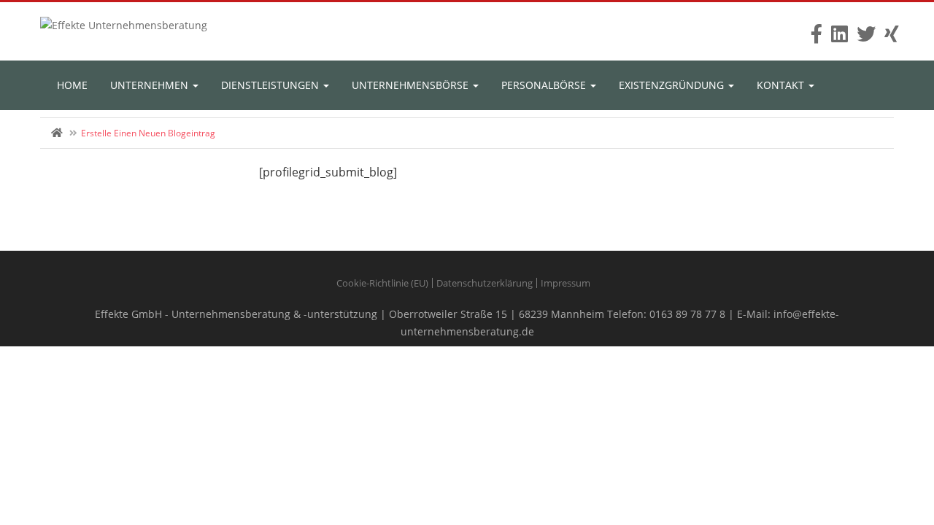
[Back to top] (886, 434)
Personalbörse (545, 85)
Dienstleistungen (271, 85)
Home (72, 85)
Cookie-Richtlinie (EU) (382, 282)
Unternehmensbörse (411, 85)
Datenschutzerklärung (484, 282)
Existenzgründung (673, 85)
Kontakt (782, 85)
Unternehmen (150, 85)
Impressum (565, 282)
